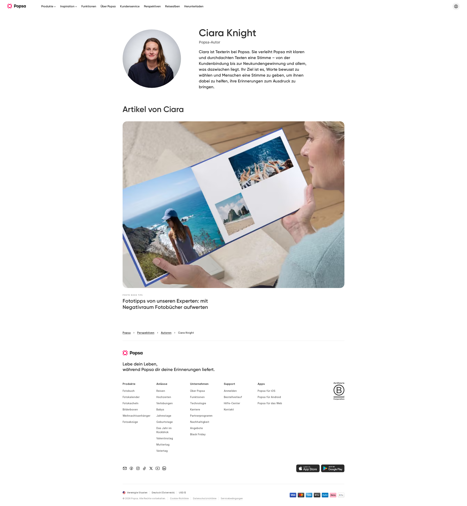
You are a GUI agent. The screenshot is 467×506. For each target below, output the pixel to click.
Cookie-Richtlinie (179, 498)
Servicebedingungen (232, 498)
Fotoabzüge (130, 421)
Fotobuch (129, 390)
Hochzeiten (163, 397)
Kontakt (229, 409)
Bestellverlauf (233, 397)
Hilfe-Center (232, 403)
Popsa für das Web (270, 403)
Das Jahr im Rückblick (164, 430)
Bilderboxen (130, 409)
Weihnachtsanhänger (136, 415)
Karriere (195, 409)
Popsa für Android (269, 397)
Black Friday (198, 434)
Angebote (196, 428)
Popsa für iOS (266, 390)
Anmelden (230, 390)
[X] (151, 468)
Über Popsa (108, 6)
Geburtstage (164, 421)
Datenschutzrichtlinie (204, 498)
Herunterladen (193, 6)
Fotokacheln (130, 403)
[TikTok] (144, 468)
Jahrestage (163, 415)
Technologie (198, 403)
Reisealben (172, 6)
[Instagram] (138, 468)
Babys (160, 409)
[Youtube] (157, 468)
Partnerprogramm (201, 415)
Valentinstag (164, 438)
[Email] (125, 468)
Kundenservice (130, 6)
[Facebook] (131, 468)
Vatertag (162, 450)
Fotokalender (131, 397)
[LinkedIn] (164, 468)
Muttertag (162, 444)
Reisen (160, 390)
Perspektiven (152, 6)
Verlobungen (164, 403)
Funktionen (88, 6)
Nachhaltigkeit (199, 421)
